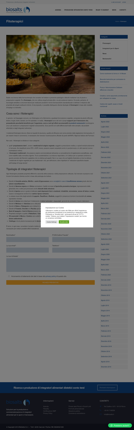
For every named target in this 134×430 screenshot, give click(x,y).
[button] (120, 425)
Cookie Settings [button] (51, 222)
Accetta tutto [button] (64, 222)
